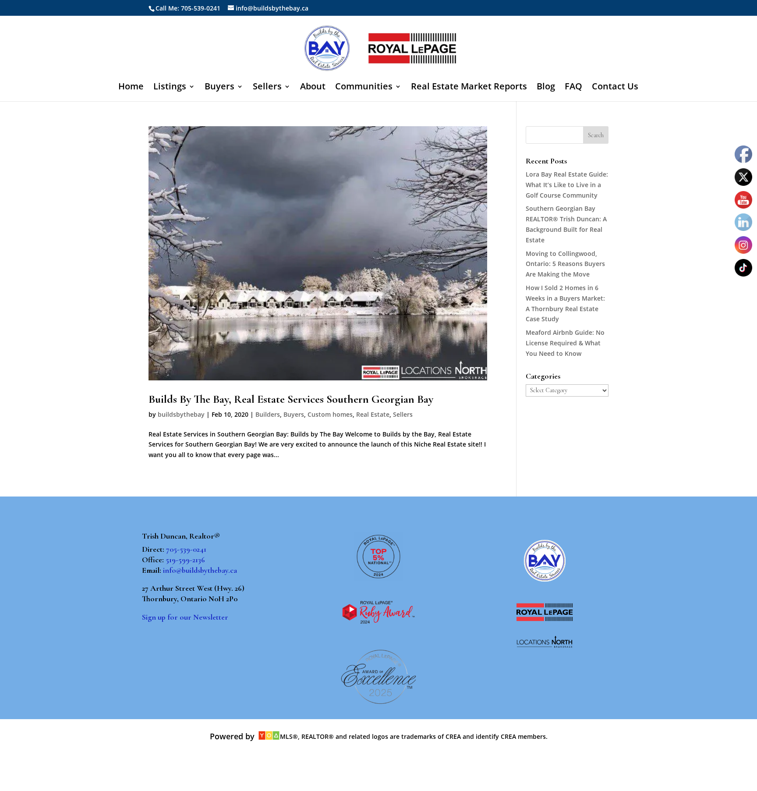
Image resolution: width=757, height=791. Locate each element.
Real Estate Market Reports (469, 87)
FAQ (573, 87)
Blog (546, 87)
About (312, 87)
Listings (169, 87)
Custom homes (330, 414)
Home (131, 87)
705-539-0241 (186, 549)
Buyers (219, 87)
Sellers (267, 87)
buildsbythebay (181, 414)
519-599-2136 (185, 559)
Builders (267, 414)
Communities (364, 87)
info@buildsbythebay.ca (200, 570)
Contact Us (615, 87)
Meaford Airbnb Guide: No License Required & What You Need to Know (565, 343)
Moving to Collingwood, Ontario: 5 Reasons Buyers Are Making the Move (565, 264)
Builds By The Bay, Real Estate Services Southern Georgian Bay (291, 399)
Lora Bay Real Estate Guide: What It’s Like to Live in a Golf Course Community (567, 184)
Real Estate (372, 414)
